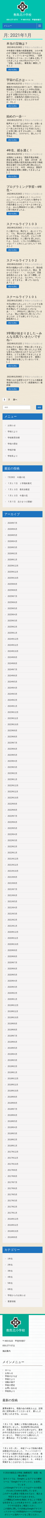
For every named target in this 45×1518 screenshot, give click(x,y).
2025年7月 (12, 596)
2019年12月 (13, 1005)
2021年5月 (12, 901)
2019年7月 (12, 1036)
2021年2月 (12, 920)
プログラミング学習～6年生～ (24, 188)
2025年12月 (13, 566)
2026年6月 (12, 529)
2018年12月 (13, 1078)
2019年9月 (12, 1024)
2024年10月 (13, 651)
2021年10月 (13, 871)
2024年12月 (13, 639)
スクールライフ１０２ (21, 260)
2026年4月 (12, 541)
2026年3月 (12, 547)
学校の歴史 (13, 444)
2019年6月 (12, 1042)
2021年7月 (12, 889)
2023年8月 (12, 737)
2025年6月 (12, 602)
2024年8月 (12, 663)
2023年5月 (12, 755)
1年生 (10, 1259)
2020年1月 (12, 999)
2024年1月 (12, 706)
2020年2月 (12, 993)
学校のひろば (11, 1376)
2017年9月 (12, 1170)
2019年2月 (12, 1066)
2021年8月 (12, 883)
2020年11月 (13, 938)
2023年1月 (12, 779)
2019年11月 (13, 1011)
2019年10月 (13, 1017)
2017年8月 (12, 1176)
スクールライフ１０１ (21, 297)
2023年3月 (12, 767)
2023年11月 (13, 718)
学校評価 (12, 450)
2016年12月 (13, 1219)
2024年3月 (12, 694)
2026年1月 (12, 560)
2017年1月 (12, 1213)
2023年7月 (12, 743)
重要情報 (12, 1301)
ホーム (8, 1370)
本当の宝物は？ (17, 43)
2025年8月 (12, 590)
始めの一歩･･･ (16, 116)
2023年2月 (12, 773)
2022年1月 (12, 853)
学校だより (13, 431)
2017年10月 (13, 1164)
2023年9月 (12, 730)
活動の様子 (10, 1382)
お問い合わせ (11, 1388)
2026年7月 (12, 523)
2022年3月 (12, 840)
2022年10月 (13, 798)
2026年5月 (12, 535)
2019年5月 (12, 1048)
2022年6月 (12, 822)
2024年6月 (12, 676)
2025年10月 (13, 578)
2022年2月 (12, 846)
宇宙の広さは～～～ (20, 80)
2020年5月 (12, 975)
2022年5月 (12, 828)
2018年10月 (13, 1091)
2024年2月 (12, 700)
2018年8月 (12, 1103)
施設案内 (6, 1351)
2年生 (10, 1265)
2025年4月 (12, 614)
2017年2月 (12, 1207)
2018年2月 (12, 1139)
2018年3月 (12, 1133)
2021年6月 (12, 895)
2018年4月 (12, 1127)
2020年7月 (12, 962)
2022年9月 (12, 804)
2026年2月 (12, 553)
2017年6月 (12, 1188)
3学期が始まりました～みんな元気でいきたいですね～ (24, 337)
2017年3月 (12, 1201)
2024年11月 (13, 645)
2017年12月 (13, 1152)
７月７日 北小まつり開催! (20, 502)
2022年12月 (13, 785)
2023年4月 (12, 761)
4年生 (10, 1277)
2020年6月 (12, 969)
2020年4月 (12, 981)
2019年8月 (12, 1030)
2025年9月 (12, 584)
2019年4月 (12, 1054)
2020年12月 (13, 932)
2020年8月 (12, 956)
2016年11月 (13, 1225)
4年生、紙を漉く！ (19, 150)
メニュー (8, 26)
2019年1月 (12, 1072)
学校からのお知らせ (33, 47)
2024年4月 (12, 688)
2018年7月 (12, 1109)
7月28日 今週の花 (16, 477)
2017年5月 (12, 1194)
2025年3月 (12, 621)
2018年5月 (12, 1121)
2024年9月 (12, 657)
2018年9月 (12, 1097)
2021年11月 (13, 865)
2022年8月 (12, 810)
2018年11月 (13, 1085)
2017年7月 (12, 1182)
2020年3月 (12, 987)
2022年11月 (13, 792)
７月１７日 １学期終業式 (20, 483)
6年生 (10, 1289)
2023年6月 (12, 749)
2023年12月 (13, 712)
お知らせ (12, 425)
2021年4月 (12, 908)
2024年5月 (12, 682)
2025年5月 (12, 608)
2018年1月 (12, 1146)
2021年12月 (13, 859)
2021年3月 (12, 914)
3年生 (10, 1271)
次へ (15, 399)
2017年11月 (13, 1158)
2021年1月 (12, 926)
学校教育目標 (14, 438)
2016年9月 (12, 1237)
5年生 (10, 1283)
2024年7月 (12, 669)
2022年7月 (12, 816)
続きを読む (12, 70)
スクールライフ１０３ (21, 224)
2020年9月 (12, 950)
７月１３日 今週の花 (18, 495)
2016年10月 (13, 1231)
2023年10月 (13, 724)
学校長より (13, 456)
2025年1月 (12, 633)
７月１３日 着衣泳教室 (19, 489)
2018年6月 (12, 1115)
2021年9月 (12, 877)
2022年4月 (12, 834)
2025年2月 (12, 627)
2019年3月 (12, 1060)
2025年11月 (13, 572)
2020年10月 (13, 944)
